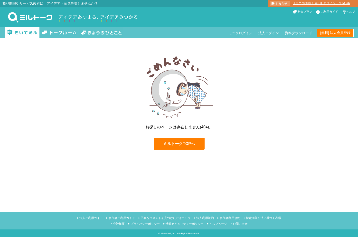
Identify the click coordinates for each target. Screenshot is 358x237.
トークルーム (59, 32)
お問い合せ (240, 224)
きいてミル (22, 32)
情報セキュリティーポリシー (185, 224)
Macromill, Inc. (169, 233)
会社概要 (119, 224)
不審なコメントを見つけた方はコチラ (165, 218)
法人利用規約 (205, 218)
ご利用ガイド (329, 11)
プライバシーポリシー (145, 224)
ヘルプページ (218, 224)
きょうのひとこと (101, 32)
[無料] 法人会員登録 (335, 33)
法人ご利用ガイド (91, 218)
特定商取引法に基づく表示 (263, 218)
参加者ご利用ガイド (122, 218)
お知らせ (281, 3)
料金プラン (305, 11)
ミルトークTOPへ (179, 144)
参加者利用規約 (230, 218)
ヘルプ (350, 11)
